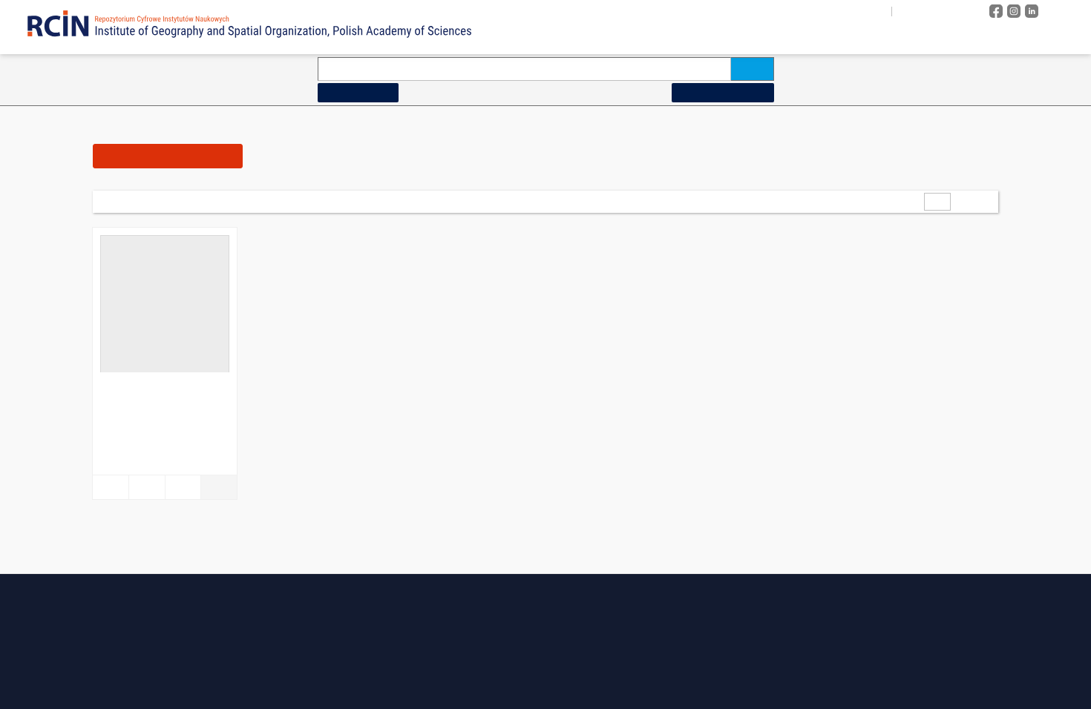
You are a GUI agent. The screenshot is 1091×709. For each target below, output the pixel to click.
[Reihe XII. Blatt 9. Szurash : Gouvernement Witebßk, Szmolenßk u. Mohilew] (165, 308)
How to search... (362, 92)
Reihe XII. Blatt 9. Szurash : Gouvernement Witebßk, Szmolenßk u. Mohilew (163, 391)
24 (176, 201)
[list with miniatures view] (406, 201)
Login (1064, 11)
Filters (170, 156)
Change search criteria (715, 92)
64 (218, 201)
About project (747, 38)
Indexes (937, 38)
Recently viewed (1031, 38)
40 (197, 201)
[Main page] (671, 38)
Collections (852, 38)
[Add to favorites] (110, 487)
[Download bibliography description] (147, 487)
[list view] (426, 201)
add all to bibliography (289, 201)
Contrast (953, 10)
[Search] (752, 69)
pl (899, 11)
